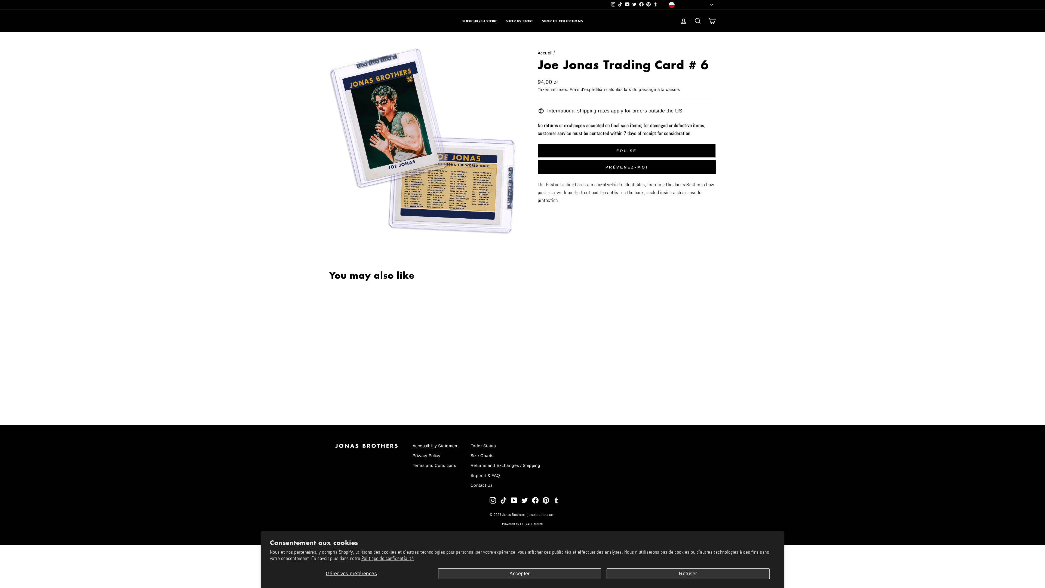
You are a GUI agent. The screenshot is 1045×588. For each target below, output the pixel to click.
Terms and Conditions (434, 465)
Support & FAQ (485, 475)
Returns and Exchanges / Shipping (505, 465)
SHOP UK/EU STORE (479, 21)
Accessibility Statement (436, 445)
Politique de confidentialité (387, 558)
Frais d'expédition (587, 89)
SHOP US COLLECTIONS (562, 21)
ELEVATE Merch (531, 524)
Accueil (545, 53)
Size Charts (482, 455)
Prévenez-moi (627, 167)
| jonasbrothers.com (540, 515)
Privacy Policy (426, 455)
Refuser (688, 573)
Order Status (483, 445)
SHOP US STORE (520, 21)
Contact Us (482, 485)
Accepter (519, 573)
